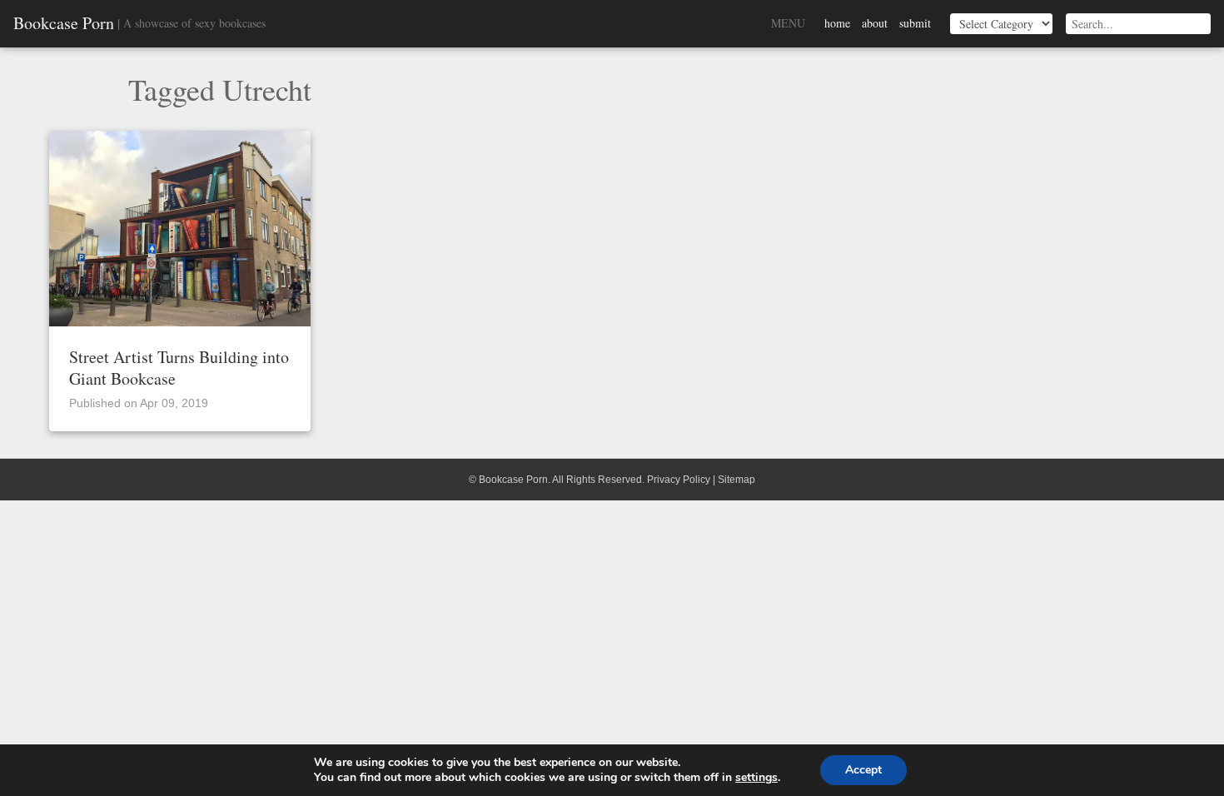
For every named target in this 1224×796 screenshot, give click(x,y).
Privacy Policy (678, 479)
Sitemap (736, 479)
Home (837, 23)
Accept (863, 770)
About (875, 23)
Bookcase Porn (63, 23)
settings (756, 777)
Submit (915, 23)
